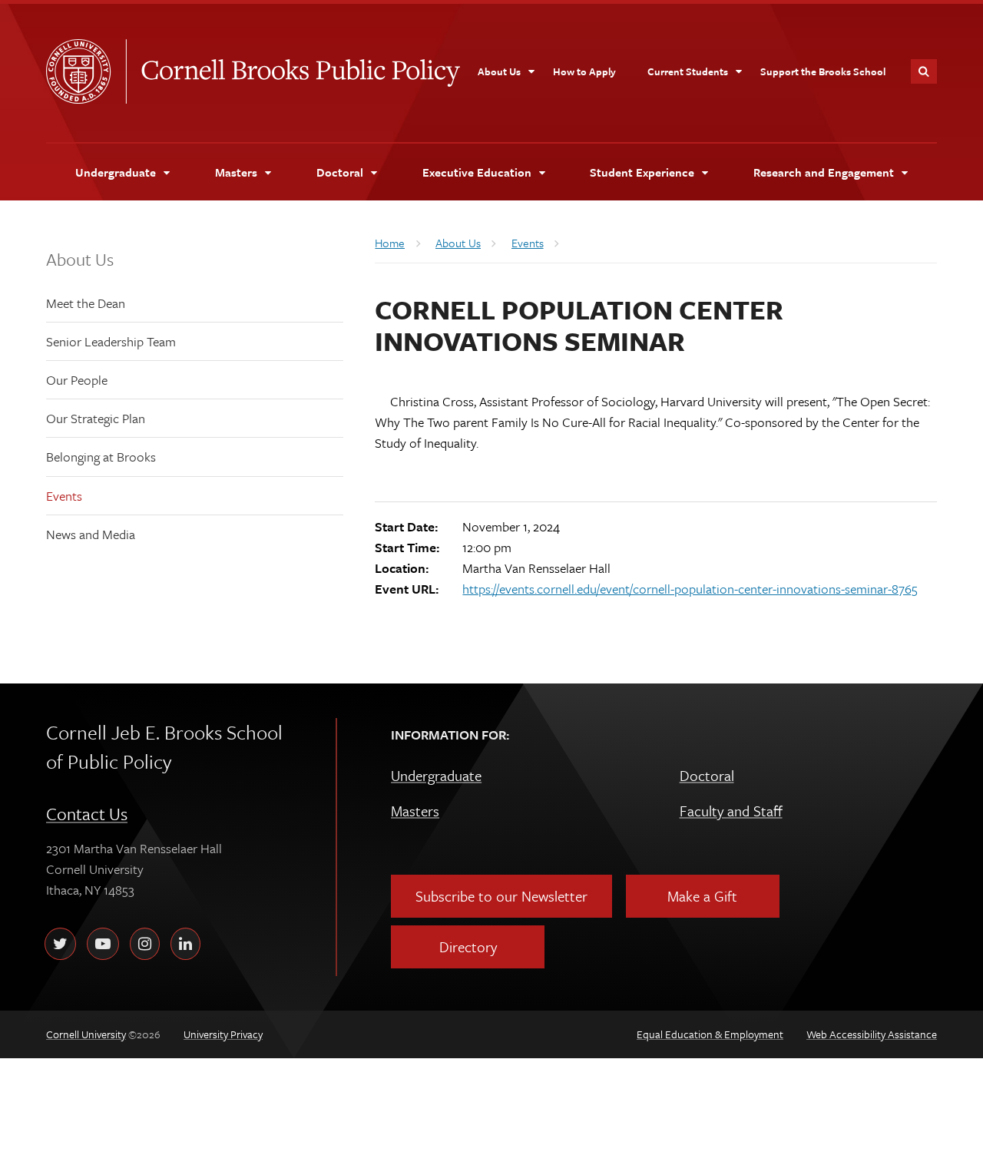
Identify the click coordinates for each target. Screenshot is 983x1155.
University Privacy (223, 1034)
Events (64, 495)
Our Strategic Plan (95, 418)
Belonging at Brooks (101, 456)
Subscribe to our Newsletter (501, 895)
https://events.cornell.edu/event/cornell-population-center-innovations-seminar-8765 (690, 588)
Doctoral (707, 775)
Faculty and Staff (731, 810)
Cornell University (86, 71)
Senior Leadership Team (111, 341)
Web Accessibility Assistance (871, 1034)
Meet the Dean (85, 303)
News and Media (90, 534)
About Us (80, 259)
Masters (415, 810)
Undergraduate (436, 775)
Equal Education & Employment (710, 1034)
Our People (77, 379)
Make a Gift (702, 895)
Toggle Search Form (924, 71)
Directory (468, 946)
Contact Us (86, 813)
